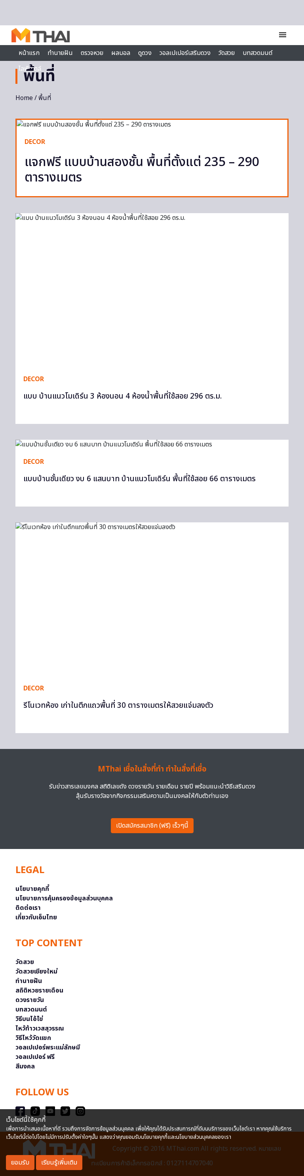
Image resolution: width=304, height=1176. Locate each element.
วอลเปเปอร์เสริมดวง (185, 53)
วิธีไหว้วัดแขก (33, 1038)
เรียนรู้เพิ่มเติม (59, 1162)
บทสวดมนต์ (257, 53)
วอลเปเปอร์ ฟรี (35, 1057)
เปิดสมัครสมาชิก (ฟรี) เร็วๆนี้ (152, 825)
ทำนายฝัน (60, 53)
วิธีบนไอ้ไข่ (29, 1019)
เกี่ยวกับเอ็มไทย (36, 917)
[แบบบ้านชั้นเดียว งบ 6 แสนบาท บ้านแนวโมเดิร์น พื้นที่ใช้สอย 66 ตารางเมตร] (152, 444)
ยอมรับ (20, 1162)
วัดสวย (226, 53)
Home (24, 98)
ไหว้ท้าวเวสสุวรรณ (39, 1028)
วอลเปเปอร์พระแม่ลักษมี (47, 1047)
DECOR (35, 142)
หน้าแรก (29, 53)
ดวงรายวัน (29, 1000)
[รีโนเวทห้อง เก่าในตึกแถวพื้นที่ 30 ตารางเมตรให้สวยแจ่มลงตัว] (152, 599)
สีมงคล (25, 1066)
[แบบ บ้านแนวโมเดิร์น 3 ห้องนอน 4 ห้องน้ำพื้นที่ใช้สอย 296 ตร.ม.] (152, 290)
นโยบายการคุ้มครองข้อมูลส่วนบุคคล (64, 898)
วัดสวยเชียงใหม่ (36, 971)
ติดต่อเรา (28, 908)
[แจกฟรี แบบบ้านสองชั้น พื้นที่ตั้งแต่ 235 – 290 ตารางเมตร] (152, 124)
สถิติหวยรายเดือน (39, 990)
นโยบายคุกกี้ (32, 889)
